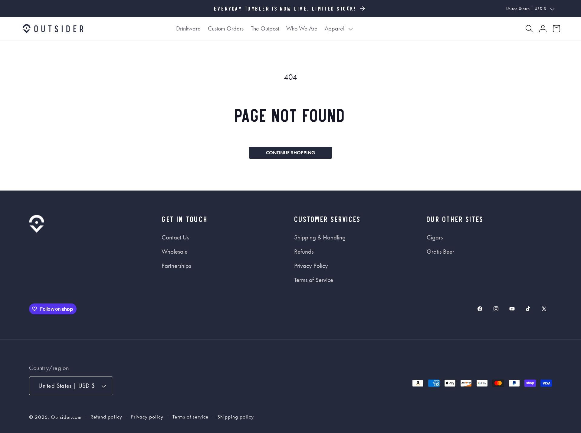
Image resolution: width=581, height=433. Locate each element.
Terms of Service (313, 280)
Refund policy (106, 417)
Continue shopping (290, 153)
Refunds (303, 251)
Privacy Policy (311, 265)
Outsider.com (66, 417)
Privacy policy (147, 417)
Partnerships (176, 265)
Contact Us (175, 237)
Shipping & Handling (320, 237)
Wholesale (175, 251)
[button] (339, 29)
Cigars (435, 237)
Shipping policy (235, 417)
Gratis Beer (440, 251)
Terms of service (190, 417)
